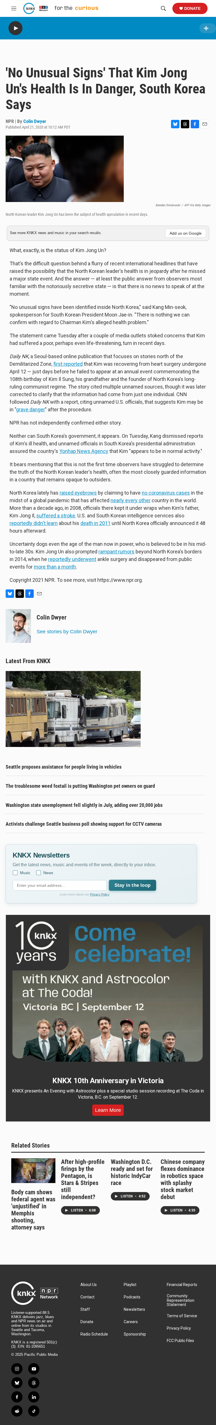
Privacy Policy (99, 894)
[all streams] (207, 28)
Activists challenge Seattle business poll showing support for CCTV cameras (84, 824)
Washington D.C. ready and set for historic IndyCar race (132, 1172)
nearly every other (130, 500)
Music (25, 872)
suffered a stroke (55, 516)
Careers (131, 1322)
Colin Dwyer (34, 121)
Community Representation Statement (180, 1300)
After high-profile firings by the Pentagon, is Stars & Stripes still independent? (83, 1179)
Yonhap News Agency (83, 451)
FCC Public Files (180, 1341)
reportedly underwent (72, 559)
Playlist (130, 1285)
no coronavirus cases (166, 493)
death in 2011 (95, 523)
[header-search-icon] (163, 8)
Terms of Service (182, 1316)
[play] (15, 28)
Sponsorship (135, 1334)
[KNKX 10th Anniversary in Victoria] (108, 991)
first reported (68, 364)
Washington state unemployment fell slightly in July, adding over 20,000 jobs (84, 805)
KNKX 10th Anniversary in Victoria (108, 1080)
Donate (192, 8)
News (48, 872)
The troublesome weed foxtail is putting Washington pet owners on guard (80, 786)
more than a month (55, 567)
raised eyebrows (78, 493)
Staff (85, 1309)
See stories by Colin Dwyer (67, 631)
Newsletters (134, 1309)
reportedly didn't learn (34, 523)
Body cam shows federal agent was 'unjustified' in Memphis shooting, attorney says (33, 1210)
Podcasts (132, 1297)
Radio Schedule (94, 1334)
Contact (87, 1297)
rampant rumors (116, 552)
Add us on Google (186, 233)
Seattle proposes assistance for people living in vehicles (64, 767)
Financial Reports (182, 1285)
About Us (88, 1285)
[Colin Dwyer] (18, 626)
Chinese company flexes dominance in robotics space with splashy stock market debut (183, 1179)
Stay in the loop (132, 885)
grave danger (30, 409)
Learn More (108, 1110)
